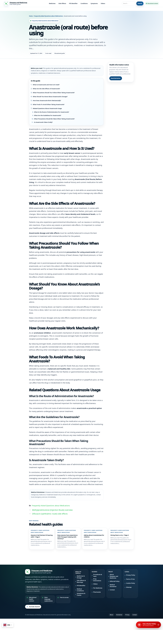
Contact (112, 590)
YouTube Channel (34, 607)
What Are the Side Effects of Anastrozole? (46, 89)
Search (140, 3)
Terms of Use (130, 579)
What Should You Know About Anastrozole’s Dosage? (50, 96)
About (111, 615)
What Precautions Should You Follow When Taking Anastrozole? (54, 92)
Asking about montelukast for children (94, 536)
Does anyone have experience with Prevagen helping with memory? (67, 537)
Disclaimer (119, 615)
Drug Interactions (97, 580)
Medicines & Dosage (81, 577)
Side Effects (62, 3)
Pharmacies (97, 592)
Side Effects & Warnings (81, 581)
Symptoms (94, 3)
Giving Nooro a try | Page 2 (119, 535)
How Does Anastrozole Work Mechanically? (47, 100)
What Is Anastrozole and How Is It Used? (46, 85)
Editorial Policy (114, 581)
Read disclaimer (116, 78)
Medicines (52, 3)
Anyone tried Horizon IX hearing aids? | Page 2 (42, 536)
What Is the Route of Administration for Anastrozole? (51, 112)
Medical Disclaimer (113, 585)
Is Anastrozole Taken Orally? (43, 122)
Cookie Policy (130, 583)
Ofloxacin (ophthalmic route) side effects (50, 513)
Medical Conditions (80, 590)
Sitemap (128, 587)
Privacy (127, 615)
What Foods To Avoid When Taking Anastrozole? (48, 104)
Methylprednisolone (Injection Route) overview (52, 510)
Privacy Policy (130, 575)
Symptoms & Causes (81, 594)
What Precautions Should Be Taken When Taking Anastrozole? (54, 119)
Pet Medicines (97, 588)
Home (31, 16)
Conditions (84, 3)
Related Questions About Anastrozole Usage (47, 108)
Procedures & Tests (97, 575)
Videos (103, 3)
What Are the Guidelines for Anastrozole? (47, 115)
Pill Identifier (73, 3)
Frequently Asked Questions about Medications (48, 16)
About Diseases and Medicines (114, 576)
